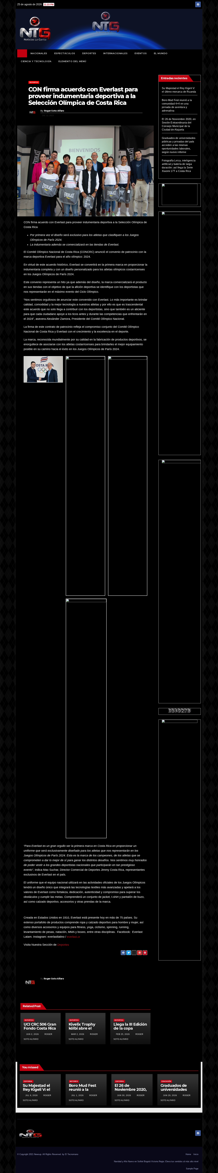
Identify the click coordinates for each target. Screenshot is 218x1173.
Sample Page (192, 1168)
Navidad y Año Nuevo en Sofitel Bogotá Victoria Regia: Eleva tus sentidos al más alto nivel (156, 1161)
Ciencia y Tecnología (36, 61)
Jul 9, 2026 (31, 1095)
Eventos (141, 53)
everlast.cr (73, 936)
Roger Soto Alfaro (54, 110)
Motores (74, 1081)
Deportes (89, 53)
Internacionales (115, 53)
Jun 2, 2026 (32, 1034)
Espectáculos (64, 53)
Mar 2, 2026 (77, 1034)
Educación (166, 1081)
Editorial (28, 1081)
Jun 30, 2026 (124, 1095)
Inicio (195, 1154)
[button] (200, 57)
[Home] (22, 53)
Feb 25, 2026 (123, 1034)
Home (188, 1154)
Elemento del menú (72, 61)
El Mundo (161, 53)
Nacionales (38, 53)
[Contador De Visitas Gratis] (180, 710)
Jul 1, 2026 (77, 1095)
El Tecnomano (71, 1154)
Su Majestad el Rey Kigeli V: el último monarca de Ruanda (38, 1091)
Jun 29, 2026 (170, 1095)
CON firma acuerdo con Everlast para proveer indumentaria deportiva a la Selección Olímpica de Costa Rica (83, 96)
